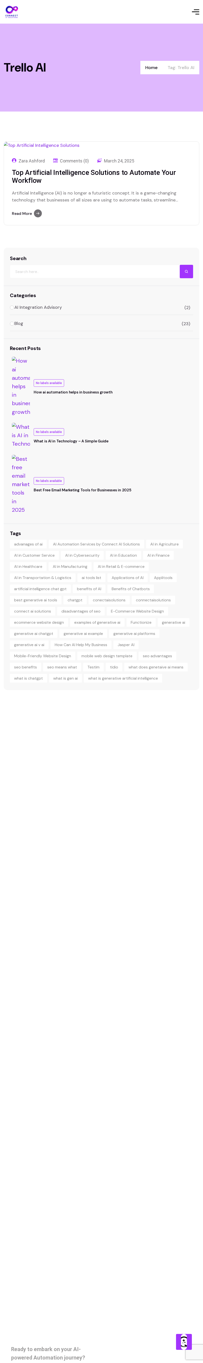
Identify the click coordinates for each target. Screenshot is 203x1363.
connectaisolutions (153, 600)
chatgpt (75, 600)
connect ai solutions (32, 611)
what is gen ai (65, 678)
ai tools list (91, 577)
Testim (93, 667)
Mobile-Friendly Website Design (42, 656)
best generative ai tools (35, 600)
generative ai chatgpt (33, 633)
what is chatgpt (28, 678)
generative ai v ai (29, 644)
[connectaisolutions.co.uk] (12, 12)
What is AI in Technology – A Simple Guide (71, 441)
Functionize (141, 622)
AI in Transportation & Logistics (42, 577)
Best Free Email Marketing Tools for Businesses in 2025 (82, 490)
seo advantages (157, 656)
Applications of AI (128, 577)
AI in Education (123, 555)
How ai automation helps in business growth (73, 392)
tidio (114, 667)
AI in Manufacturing (70, 566)
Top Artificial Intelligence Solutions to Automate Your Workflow (94, 176)
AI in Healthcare (28, 566)
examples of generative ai (97, 622)
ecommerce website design (39, 622)
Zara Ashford (32, 160)
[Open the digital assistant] (184, 1342)
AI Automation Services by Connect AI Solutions (96, 544)
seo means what (62, 667)
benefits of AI (89, 588)
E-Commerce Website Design (137, 611)
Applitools (163, 577)
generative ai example (83, 633)
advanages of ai (28, 544)
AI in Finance (158, 555)
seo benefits (25, 667)
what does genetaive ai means (155, 667)
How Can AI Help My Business (81, 644)
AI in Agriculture (164, 544)
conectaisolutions (109, 600)
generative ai (173, 622)
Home (151, 68)
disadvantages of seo (81, 611)
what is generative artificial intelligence (123, 678)
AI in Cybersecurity (82, 555)
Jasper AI (126, 644)
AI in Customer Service (34, 555)
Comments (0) (74, 160)
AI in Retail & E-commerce (121, 566)
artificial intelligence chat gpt (40, 588)
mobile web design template (106, 656)
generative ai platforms (134, 633)
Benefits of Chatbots (131, 588)
